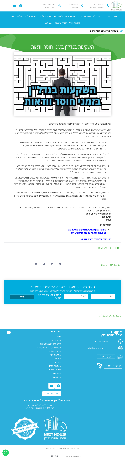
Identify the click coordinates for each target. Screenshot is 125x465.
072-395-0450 (99, 5)
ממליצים (19, 16)
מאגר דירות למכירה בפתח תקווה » (95, 239)
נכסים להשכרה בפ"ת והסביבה (64, 16)
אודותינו (107, 16)
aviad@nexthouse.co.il (97, 348)
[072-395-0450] (108, 5)
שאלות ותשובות (61, 23)
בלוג (12, 16)
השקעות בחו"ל (74, 23)
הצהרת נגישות (50, 448)
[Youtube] (14, 6)
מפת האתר (56, 377)
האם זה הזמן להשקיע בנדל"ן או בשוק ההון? (87, 229)
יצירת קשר (48, 23)
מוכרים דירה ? (32, 16)
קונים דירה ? (46, 16)
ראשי (115, 16)
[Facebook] (21, 6)
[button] (59, 264)
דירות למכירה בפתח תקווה (90, 16)
